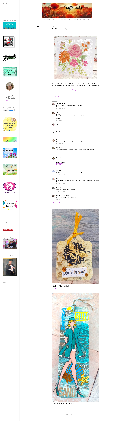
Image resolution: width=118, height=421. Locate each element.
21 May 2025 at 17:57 (60, 135)
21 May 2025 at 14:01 (60, 128)
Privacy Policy (68, 19)
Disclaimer (60, 19)
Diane (57, 157)
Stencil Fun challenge (71, 90)
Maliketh (72, 417)
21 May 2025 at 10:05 (60, 108)
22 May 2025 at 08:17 (60, 183)
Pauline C (58, 139)
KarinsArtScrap (59, 132)
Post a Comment (56, 202)
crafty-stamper (59, 103)
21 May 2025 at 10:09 (60, 120)
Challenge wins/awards (80, 19)
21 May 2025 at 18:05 (60, 143)
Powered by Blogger (70, 414)
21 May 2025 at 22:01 (60, 166)
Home (43, 19)
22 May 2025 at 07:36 (60, 174)
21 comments (54, 405)
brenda (58, 147)
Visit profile (9, 100)
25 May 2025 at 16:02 (60, 199)
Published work (51, 19)
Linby (10, 93)
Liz (57, 178)
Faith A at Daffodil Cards (62, 195)
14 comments (55, 288)
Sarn (57, 170)
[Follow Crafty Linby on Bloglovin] (9, 111)
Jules (57, 112)
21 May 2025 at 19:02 (60, 154)
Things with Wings (60, 286)
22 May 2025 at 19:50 (60, 191)
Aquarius (58, 124)
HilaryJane (58, 187)
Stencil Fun (40, 28)
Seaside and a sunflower (63, 403)
